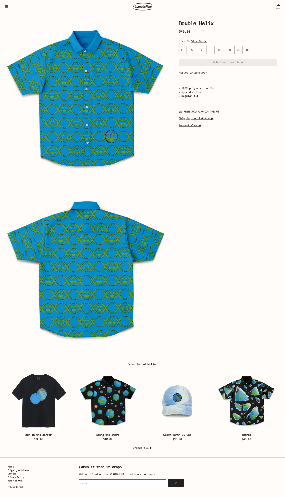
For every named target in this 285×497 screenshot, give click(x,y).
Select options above (228, 62)
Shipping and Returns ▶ (196, 118)
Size (182, 41)
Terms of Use (15, 481)
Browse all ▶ (142, 448)
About (11, 467)
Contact (12, 474)
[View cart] (278, 6)
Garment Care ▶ (190, 125)
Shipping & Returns (18, 470)
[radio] (183, 50)
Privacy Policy (16, 477)
